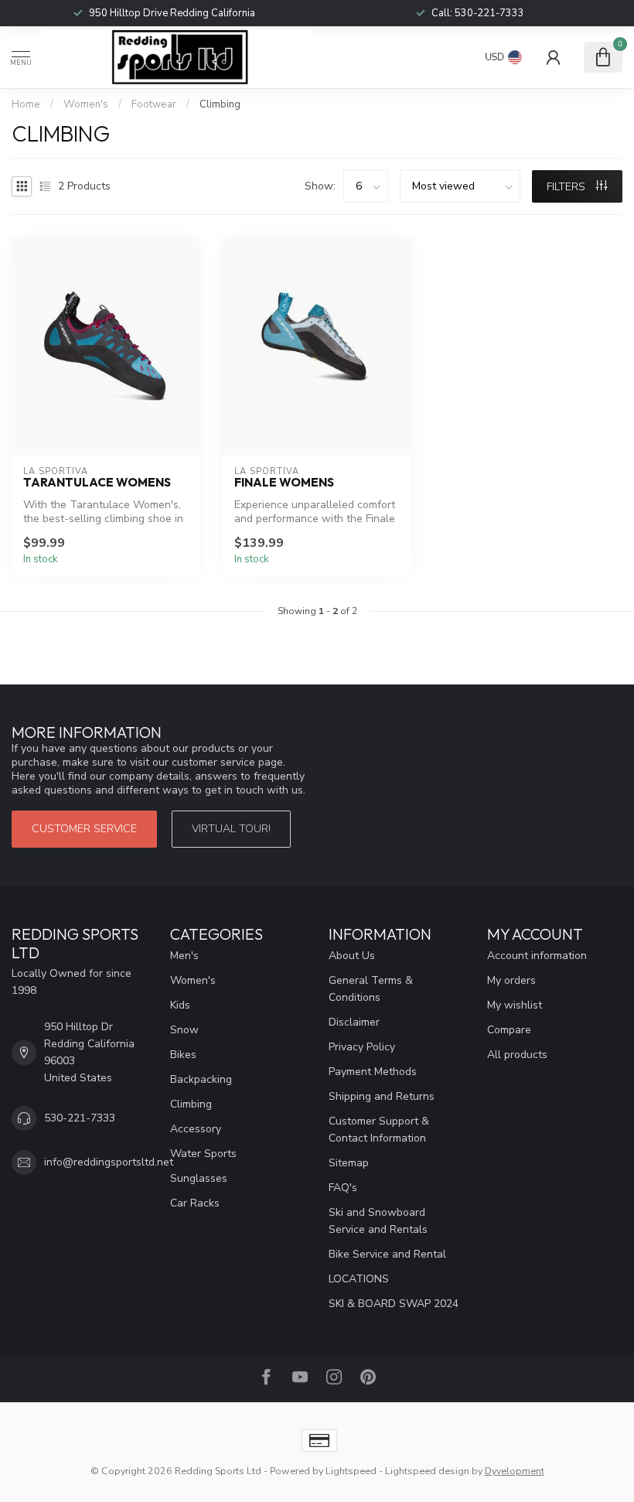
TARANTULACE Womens (97, 483)
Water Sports (203, 1153)
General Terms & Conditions (371, 989)
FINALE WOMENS (284, 483)
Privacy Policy (362, 1046)
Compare (509, 1029)
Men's (184, 955)
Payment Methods (373, 1071)
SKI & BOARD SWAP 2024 (393, 1303)
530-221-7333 (489, 13)
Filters (567, 186)
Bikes (183, 1054)
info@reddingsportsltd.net (108, 1162)
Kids (180, 1005)
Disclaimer (354, 1022)
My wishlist (514, 1005)
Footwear (153, 104)
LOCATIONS (359, 1279)
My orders (511, 980)
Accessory (195, 1128)
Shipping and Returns (382, 1096)
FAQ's (343, 1187)
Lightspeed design (427, 1470)
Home (26, 104)
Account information (537, 955)
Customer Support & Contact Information (379, 1129)
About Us (352, 955)
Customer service (84, 828)
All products (517, 1054)
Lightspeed (351, 1470)
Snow (184, 1029)
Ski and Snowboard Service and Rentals (378, 1221)
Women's (87, 104)
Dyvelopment (514, 1470)
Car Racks (195, 1203)
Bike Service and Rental (387, 1254)
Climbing (219, 104)
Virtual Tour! (231, 828)
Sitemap (349, 1163)
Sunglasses (198, 1178)
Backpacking (201, 1079)
